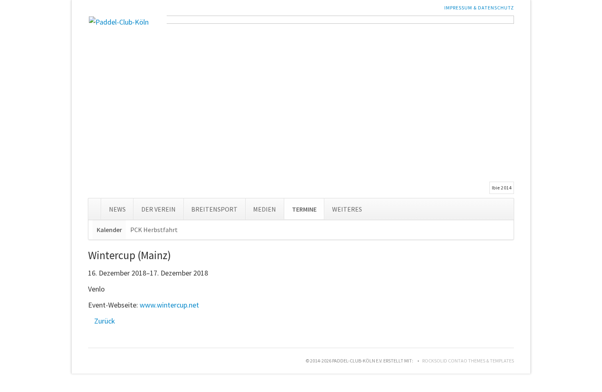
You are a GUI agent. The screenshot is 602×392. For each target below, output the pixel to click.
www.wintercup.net (169, 305)
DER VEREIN (158, 209)
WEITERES (347, 209)
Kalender (109, 230)
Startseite (94, 207)
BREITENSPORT (214, 209)
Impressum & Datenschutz (479, 8)
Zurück (104, 321)
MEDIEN (264, 209)
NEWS (117, 209)
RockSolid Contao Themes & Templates (468, 361)
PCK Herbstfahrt (154, 230)
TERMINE (304, 209)
